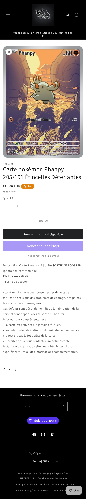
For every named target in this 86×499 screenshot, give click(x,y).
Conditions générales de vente (34, 490)
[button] (8, 14)
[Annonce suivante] (78, 34)
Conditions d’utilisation (61, 484)
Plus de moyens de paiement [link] (43, 255)
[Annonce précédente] (7, 34)
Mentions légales (62, 490)
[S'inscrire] (63, 406)
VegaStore (31, 473)
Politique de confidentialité (30, 484)
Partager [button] (13, 369)
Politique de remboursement (53, 478)
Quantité (8, 198)
